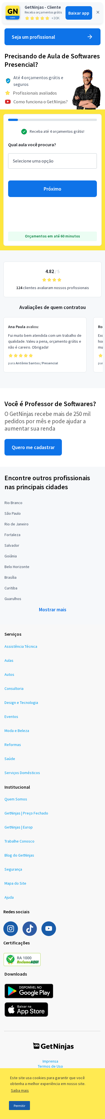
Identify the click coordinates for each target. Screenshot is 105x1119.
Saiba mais (20, 1090)
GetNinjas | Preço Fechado (26, 813)
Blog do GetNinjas (19, 855)
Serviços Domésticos (22, 772)
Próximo (52, 189)
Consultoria (14, 688)
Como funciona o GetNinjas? (40, 101)
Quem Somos (15, 799)
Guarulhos (12, 598)
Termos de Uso (50, 1066)
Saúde (9, 758)
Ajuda (9, 897)
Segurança (13, 869)
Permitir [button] (19, 1106)
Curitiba (10, 588)
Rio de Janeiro (16, 524)
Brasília (10, 577)
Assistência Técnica (20, 646)
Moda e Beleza (16, 730)
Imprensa (50, 1061)
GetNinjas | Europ (18, 827)
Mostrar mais (52, 609)
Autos (9, 674)
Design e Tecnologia (21, 702)
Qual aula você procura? (32, 144)
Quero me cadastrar (33, 447)
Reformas (12, 744)
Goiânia (10, 556)
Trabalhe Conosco (19, 841)
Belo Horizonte (16, 566)
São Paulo (12, 513)
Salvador (11, 545)
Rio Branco (13, 502)
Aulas (8, 660)
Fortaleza (12, 534)
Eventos (11, 716)
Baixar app (78, 13)
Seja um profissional (33, 37)
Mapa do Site (15, 883)
